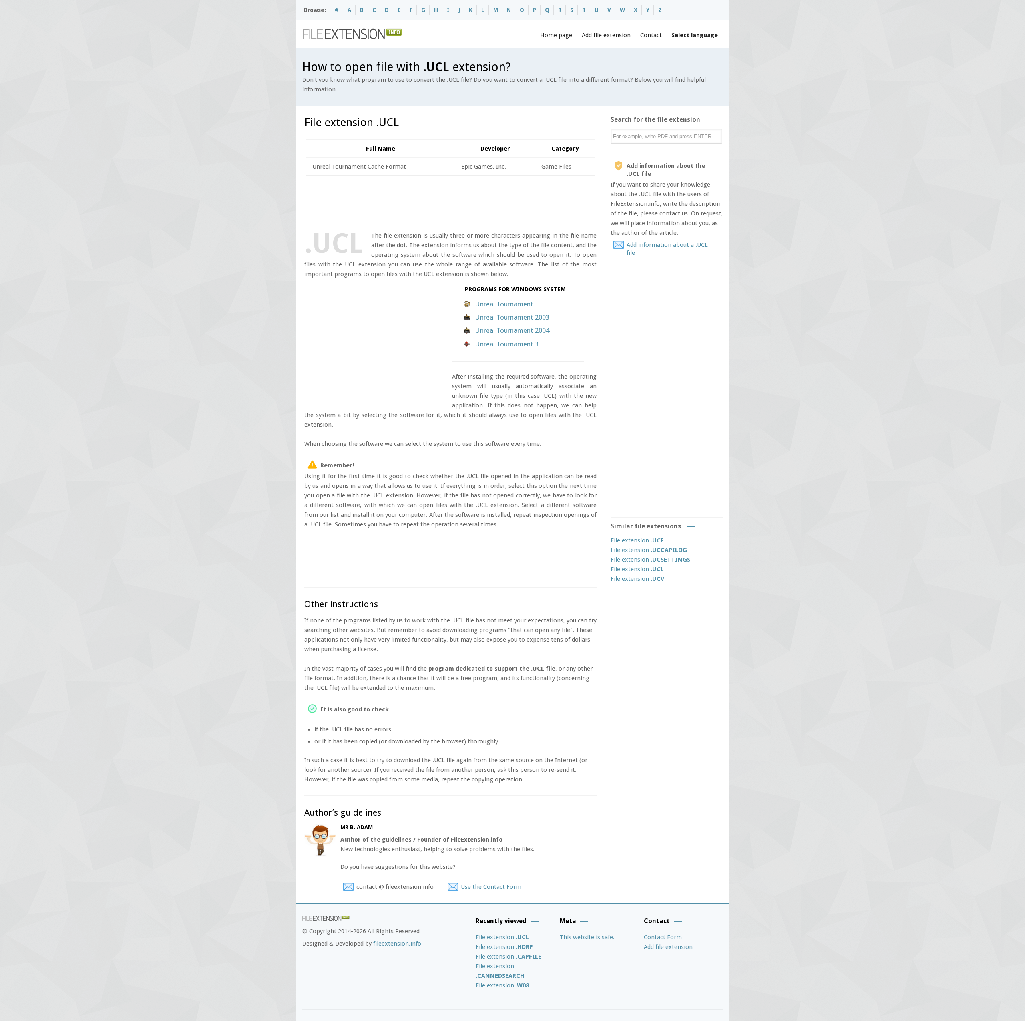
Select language (694, 35)
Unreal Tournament (504, 304)
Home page (556, 35)
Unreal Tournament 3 (507, 344)
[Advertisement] (450, 202)
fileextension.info (397, 943)
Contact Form (663, 937)
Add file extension (606, 35)
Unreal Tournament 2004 (512, 330)
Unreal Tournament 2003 (512, 317)
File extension (637, 540)
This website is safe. (587, 937)
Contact (651, 35)
